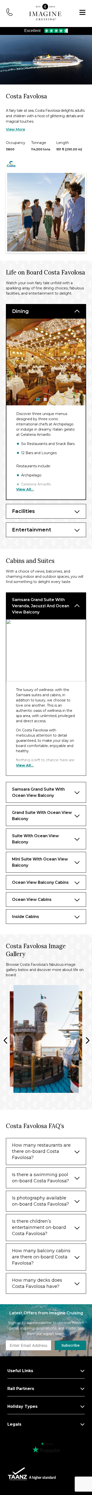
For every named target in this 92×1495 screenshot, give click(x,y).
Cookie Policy (23, 808)
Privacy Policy (55, 808)
